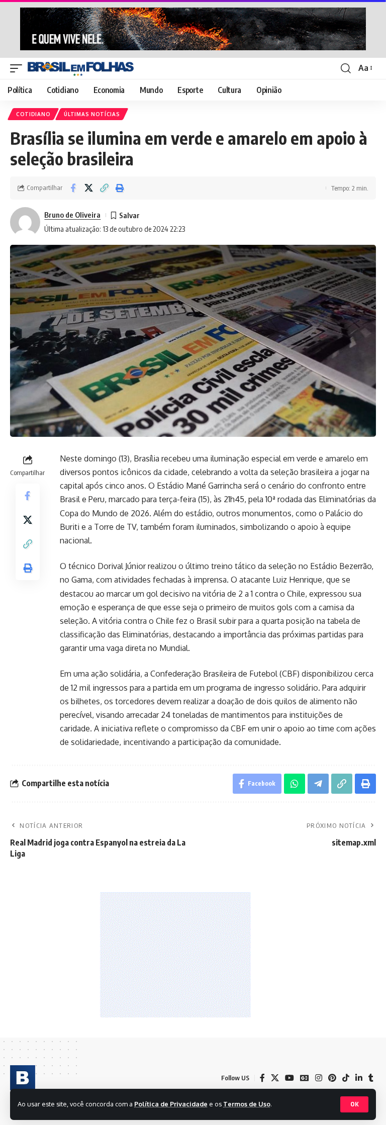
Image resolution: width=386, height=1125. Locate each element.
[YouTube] (289, 1078)
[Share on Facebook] (73, 188)
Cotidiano (33, 114)
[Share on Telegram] (318, 784)
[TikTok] (346, 1078)
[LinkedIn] (359, 1078)
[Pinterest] (332, 1078)
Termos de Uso (246, 1104)
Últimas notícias (92, 114)
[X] (274, 1078)
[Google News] (305, 1078)
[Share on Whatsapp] (294, 784)
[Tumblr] (371, 1078)
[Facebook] (262, 1078)
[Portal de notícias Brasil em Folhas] (80, 68)
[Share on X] (88, 188)
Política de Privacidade (171, 1104)
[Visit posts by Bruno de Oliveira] (25, 222)
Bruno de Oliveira (72, 214)
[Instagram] (319, 1078)
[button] (354, 1104)
